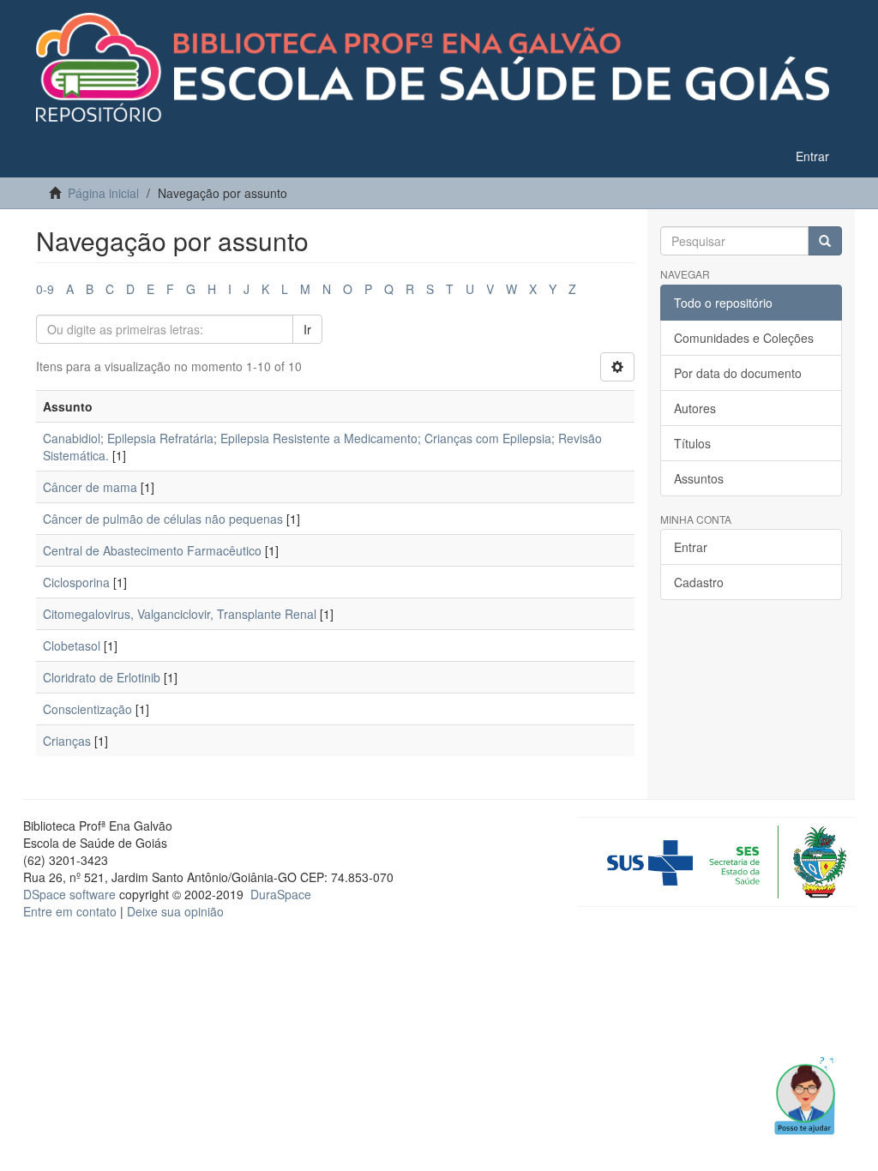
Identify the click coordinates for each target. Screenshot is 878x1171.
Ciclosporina (76, 582)
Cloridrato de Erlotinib (101, 677)
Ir (307, 329)
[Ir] (825, 240)
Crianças (67, 740)
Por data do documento (738, 372)
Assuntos (699, 478)
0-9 (45, 288)
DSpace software (69, 894)
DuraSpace (280, 894)
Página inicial (103, 192)
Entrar (690, 546)
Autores (695, 408)
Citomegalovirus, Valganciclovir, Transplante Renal (179, 613)
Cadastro (699, 582)
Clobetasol (71, 645)
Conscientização (87, 709)
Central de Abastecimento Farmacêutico (152, 550)
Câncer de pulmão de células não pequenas (163, 518)
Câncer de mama (90, 486)
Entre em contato (70, 911)
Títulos (692, 443)
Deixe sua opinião (175, 911)
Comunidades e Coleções (744, 337)
